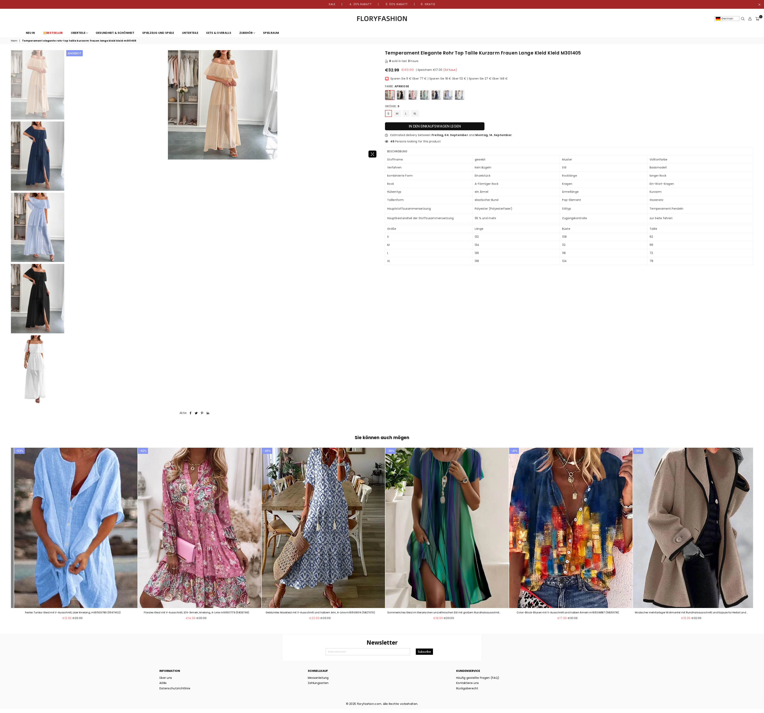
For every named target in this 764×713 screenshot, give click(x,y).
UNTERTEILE (190, 33)
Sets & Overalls (218, 33)
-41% (514, 451)
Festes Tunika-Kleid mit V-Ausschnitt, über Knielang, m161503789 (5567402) (73, 612)
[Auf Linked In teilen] (208, 413)
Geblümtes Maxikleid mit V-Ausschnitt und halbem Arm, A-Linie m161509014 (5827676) (320, 612)
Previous (69, 104)
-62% (143, 451)
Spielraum (271, 33)
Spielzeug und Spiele (158, 33)
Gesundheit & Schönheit (115, 33)
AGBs (163, 683)
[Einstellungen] (750, 19)
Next (375, 104)
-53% (19, 451)
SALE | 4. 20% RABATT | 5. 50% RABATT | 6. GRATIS (382, 4)
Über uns (165, 678)
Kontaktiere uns (467, 683)
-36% (390, 451)
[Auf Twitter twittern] (196, 413)
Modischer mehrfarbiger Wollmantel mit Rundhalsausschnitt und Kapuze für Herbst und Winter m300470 (691, 612)
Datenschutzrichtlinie (174, 688)
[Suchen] (742, 19)
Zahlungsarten (318, 683)
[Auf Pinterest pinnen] (202, 413)
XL (415, 114)
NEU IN (30, 33)
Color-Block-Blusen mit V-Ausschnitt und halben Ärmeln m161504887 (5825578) (568, 612)
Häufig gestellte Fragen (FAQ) (477, 678)
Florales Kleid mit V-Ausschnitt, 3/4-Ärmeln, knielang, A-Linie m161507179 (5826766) (196, 612)
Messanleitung (318, 678)
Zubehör (246, 33)
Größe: (392, 106)
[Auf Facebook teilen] (190, 413)
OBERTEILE (78, 33)
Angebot (74, 53)
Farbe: (397, 86)
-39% (638, 451)
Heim (14, 40)
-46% (267, 451)
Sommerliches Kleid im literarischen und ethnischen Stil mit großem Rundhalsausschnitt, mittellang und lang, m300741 (444, 612)
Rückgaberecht (467, 688)
